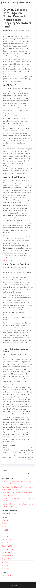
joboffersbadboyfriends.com (15, 2)
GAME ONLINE (12, 445)
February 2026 (7, 539)
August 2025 (6, 559)
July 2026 (5, 523)
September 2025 (7, 556)
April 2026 (5, 533)
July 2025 (5, 562)
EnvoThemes (21, 585)
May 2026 (5, 530)
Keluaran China (8, 260)
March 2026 (6, 536)
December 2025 (7, 546)
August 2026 (6, 520)
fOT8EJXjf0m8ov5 (19, 30)
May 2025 (5, 568)
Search (4, 470)
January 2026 (6, 543)
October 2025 (6, 552)
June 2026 (5, 527)
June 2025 (5, 565)
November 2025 (7, 549)
